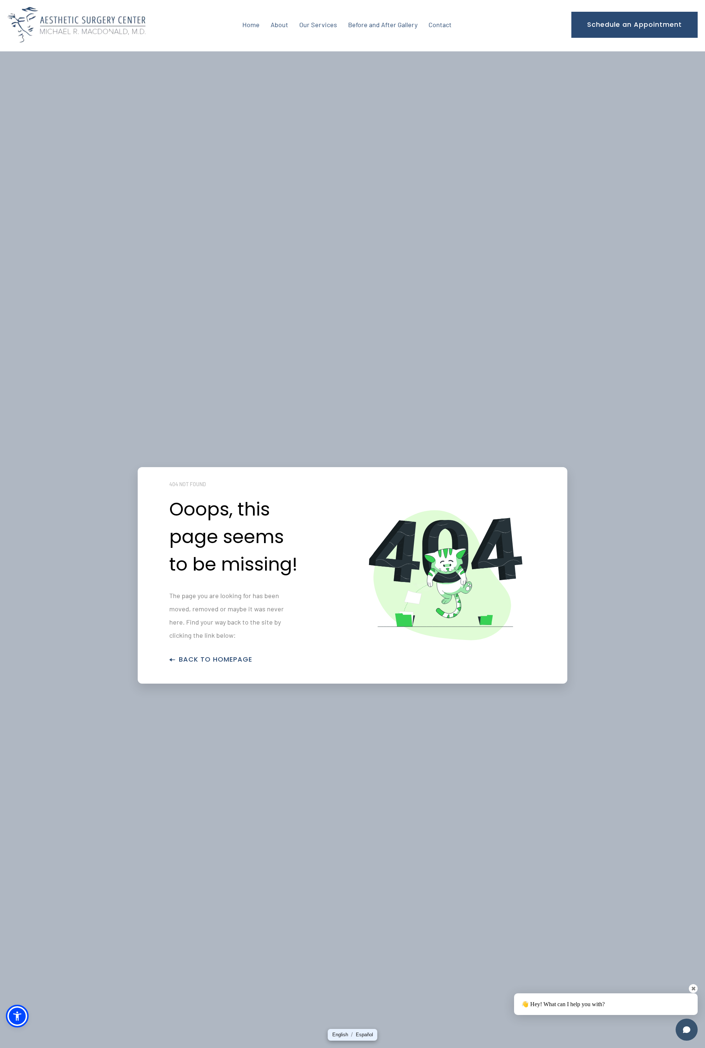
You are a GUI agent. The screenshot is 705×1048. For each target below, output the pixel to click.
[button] (340, 1035)
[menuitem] (251, 24)
